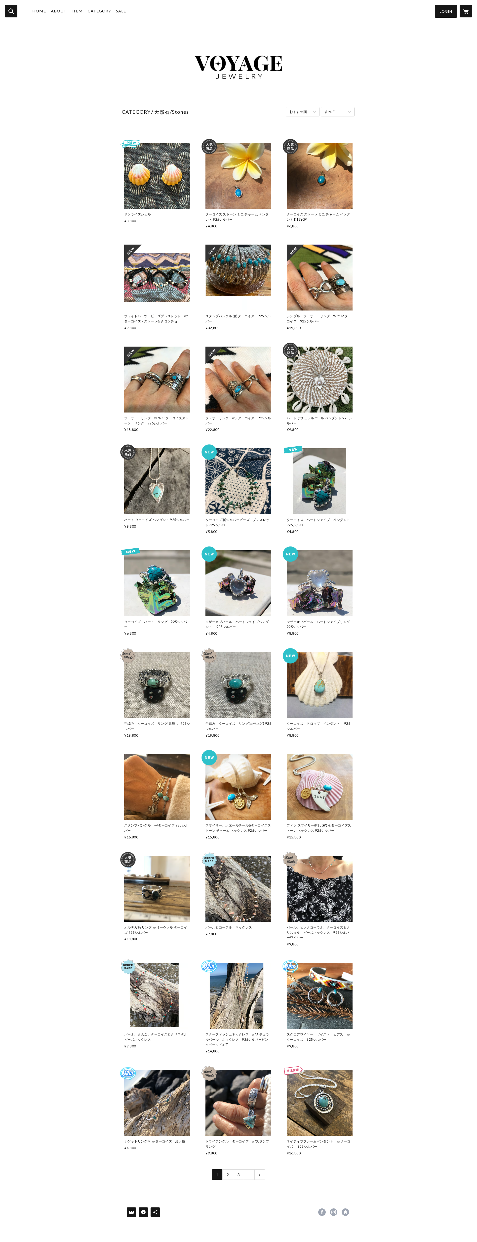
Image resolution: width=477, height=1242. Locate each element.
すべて (329, 111)
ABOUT (59, 10)
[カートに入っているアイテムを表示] (466, 11)
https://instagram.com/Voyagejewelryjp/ (333, 1212)
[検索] (11, 11)
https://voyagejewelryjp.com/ (345, 1212)
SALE (121, 10)
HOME (39, 10)
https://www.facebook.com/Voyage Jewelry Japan (322, 1212)
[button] (446, 11)
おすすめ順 (298, 111)
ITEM (77, 10)
